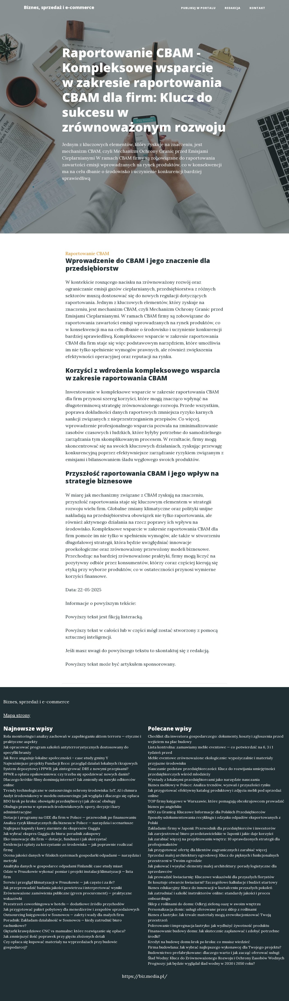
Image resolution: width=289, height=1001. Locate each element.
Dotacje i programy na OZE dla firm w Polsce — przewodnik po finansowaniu (69, 817)
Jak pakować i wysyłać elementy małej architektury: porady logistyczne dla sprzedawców (212, 869)
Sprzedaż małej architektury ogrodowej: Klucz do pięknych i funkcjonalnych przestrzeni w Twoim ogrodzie (213, 858)
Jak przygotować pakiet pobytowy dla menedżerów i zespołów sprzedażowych (71, 909)
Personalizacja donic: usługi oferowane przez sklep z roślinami (202, 909)
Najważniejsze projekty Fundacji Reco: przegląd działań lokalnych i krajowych (70, 763)
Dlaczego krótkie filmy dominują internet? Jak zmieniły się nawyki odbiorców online (69, 782)
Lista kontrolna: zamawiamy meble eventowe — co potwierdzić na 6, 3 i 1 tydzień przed (210, 750)
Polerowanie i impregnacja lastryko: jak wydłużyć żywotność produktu (208, 925)
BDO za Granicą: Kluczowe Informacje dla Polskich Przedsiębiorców (207, 812)
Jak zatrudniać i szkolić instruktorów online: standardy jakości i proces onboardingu (209, 896)
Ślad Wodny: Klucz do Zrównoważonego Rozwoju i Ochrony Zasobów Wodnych (216, 958)
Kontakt (257, 8)
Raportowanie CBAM (87, 253)
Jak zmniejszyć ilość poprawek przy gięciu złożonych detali (54, 936)
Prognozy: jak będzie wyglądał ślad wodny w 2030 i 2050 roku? (201, 963)
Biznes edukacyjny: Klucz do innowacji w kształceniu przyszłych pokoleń (210, 887)
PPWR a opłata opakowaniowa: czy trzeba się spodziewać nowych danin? (66, 774)
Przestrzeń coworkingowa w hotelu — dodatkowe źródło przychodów (63, 904)
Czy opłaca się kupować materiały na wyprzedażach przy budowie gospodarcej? (60, 944)
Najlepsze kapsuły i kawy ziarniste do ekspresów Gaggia (51, 828)
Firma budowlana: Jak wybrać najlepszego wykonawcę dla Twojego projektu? (214, 947)
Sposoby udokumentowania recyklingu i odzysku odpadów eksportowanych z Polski (214, 820)
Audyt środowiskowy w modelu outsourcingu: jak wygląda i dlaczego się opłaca (71, 795)
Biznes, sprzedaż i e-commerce (59, 7)
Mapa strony (16, 715)
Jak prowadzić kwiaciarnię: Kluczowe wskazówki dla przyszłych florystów (211, 877)
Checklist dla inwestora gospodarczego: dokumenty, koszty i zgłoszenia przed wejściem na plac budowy (215, 739)
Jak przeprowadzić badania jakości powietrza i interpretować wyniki (62, 887)
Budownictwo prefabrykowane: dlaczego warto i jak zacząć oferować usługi (213, 952)
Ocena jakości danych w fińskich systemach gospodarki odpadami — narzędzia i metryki (72, 858)
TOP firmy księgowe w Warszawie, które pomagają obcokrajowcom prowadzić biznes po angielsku (216, 804)
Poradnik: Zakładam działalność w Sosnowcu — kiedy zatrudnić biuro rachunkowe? (62, 923)
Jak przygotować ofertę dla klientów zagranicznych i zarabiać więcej (207, 850)
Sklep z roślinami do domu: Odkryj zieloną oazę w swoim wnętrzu (204, 904)
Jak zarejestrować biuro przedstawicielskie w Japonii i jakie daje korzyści (210, 833)
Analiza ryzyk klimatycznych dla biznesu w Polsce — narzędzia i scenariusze (68, 822)
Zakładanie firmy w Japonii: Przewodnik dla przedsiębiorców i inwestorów (212, 828)
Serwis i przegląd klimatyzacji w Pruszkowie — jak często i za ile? (59, 882)
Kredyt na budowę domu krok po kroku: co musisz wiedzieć (199, 941)
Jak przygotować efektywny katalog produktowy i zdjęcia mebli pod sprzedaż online (214, 793)
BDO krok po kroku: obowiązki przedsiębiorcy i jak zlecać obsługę (59, 801)
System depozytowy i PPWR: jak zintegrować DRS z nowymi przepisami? (65, 768)
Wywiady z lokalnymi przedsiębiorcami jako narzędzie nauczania (204, 779)
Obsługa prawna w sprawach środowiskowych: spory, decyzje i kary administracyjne (61, 809)
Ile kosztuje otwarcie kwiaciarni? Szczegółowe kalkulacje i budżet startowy (212, 882)
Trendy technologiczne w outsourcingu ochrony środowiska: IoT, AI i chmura (70, 790)
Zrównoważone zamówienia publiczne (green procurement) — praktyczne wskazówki (67, 896)
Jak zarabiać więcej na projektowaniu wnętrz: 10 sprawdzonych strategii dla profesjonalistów (214, 842)
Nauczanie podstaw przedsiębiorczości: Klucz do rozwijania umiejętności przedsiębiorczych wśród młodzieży (211, 771)
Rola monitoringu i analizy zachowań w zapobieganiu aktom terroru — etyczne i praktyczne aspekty (72, 739)
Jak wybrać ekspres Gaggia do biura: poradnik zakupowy (51, 833)
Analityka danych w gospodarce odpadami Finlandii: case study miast (63, 866)
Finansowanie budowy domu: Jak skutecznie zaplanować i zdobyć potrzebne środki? (213, 934)
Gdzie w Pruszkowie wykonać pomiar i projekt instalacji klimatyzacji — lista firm (68, 874)
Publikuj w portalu (198, 8)
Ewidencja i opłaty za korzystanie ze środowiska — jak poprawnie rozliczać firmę (68, 847)
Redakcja (232, 8)
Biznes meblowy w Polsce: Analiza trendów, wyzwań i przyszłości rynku (209, 785)
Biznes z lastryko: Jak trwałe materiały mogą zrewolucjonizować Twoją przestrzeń (209, 917)
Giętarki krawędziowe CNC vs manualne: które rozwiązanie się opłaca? (64, 931)
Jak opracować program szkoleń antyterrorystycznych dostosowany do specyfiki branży (65, 750)
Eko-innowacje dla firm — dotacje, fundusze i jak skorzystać (55, 839)
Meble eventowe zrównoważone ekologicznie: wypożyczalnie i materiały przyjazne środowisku (210, 761)
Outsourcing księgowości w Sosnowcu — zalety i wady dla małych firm (63, 914)
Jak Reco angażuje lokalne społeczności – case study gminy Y (55, 758)
